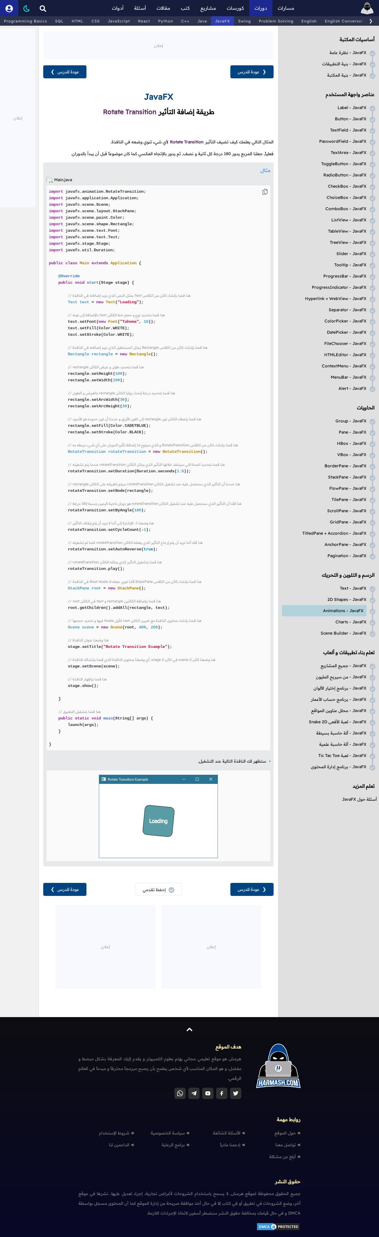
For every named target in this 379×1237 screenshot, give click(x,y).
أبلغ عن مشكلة (282, 1156)
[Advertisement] (158, 45)
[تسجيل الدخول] (9, 8)
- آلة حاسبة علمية (343, 744)
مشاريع (208, 8)
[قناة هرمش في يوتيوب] (207, 1093)
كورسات (235, 8)
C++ (185, 21)
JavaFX (222, 21)
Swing (244, 21)
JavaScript (119, 21)
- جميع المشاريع (344, 665)
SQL (59, 21)
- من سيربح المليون (341, 677)
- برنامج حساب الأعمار (339, 699)
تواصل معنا (285, 1144)
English (309, 21)
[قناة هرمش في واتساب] (180, 1093)
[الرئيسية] (367, 8)
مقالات (163, 8)
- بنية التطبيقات (344, 64)
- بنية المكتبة (347, 75)
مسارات (286, 8)
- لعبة (342, 755)
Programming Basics (25, 21)
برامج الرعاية (173, 1144)
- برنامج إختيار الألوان (340, 688)
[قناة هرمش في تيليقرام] (194, 1093)
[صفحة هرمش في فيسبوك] (221, 1093)
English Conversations (348, 21)
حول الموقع (285, 1133)
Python (165, 21)
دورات (261, 8)
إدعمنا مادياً (230, 1144)
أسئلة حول (359, 799)
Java (202, 21)
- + (336, 298)
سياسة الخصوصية (168, 1133)
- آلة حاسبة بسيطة (341, 733)
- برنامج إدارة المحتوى (339, 766)
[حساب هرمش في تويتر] (235, 1093)
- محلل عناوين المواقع (339, 710)
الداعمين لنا (119, 1144)
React (144, 21)
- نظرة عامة (348, 52)
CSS (95, 21)
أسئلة (140, 8)
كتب (185, 8)
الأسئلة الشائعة (226, 1133)
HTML (77, 21)
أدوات (117, 8)
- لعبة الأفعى (338, 721)
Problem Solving (276, 21)
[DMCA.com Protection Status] (278, 1229)
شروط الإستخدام (114, 1133)
